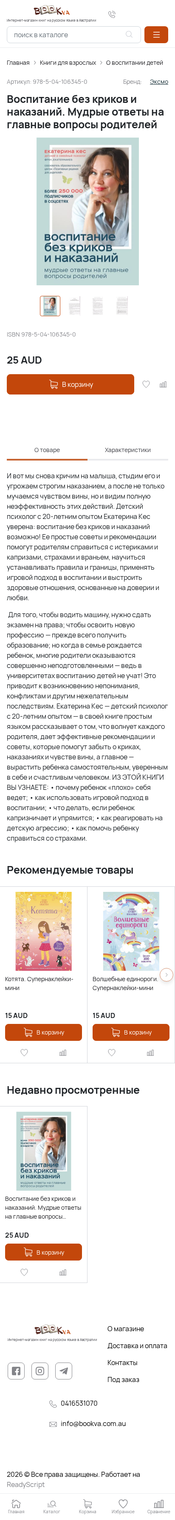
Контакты (122, 1362)
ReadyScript (26, 1484)
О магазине (125, 1328)
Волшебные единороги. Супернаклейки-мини (125, 983)
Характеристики (128, 450)
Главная (18, 62)
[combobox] (74, 34)
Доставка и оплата (137, 1345)
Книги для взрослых (68, 62)
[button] (156, 34)
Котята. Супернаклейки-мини (39, 983)
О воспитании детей (134, 62)
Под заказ (123, 1379)
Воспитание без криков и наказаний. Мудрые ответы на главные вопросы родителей (43, 1207)
